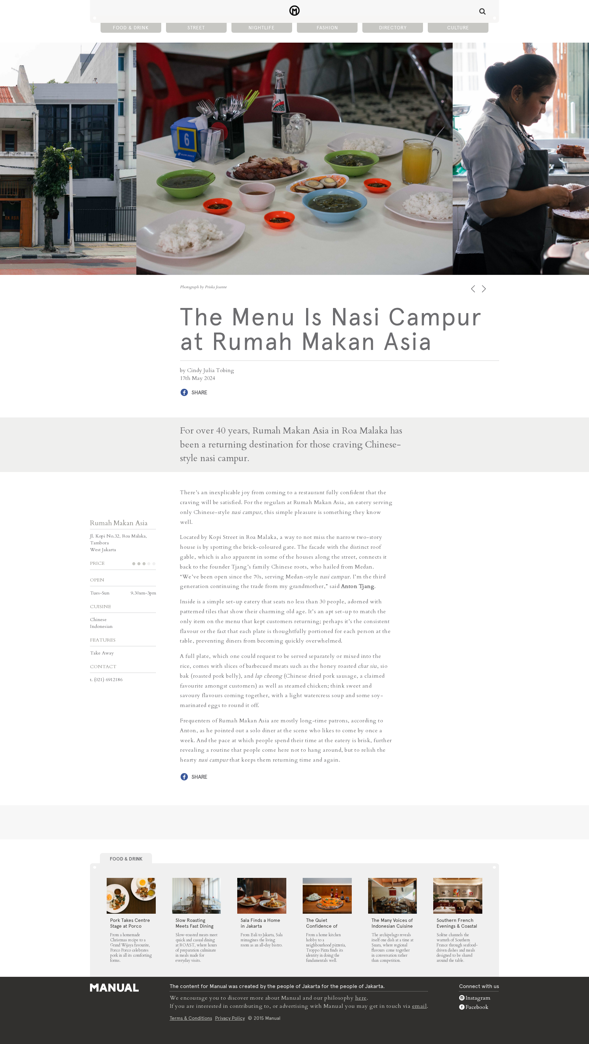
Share (199, 392)
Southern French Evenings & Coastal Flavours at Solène (457, 926)
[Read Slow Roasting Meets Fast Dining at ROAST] (196, 896)
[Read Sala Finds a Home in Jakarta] (261, 896)
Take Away (102, 653)
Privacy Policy (230, 1018)
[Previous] (473, 288)
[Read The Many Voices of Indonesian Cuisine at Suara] (392, 896)
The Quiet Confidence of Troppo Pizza (321, 926)
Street (196, 28)
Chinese (98, 619)
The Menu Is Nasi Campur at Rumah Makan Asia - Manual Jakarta (295, 10)
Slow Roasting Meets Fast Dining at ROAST (194, 926)
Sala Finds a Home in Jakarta (260, 923)
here (361, 998)
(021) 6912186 (108, 679)
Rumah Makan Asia (119, 523)
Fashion (327, 28)
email (419, 1006)
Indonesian (101, 626)
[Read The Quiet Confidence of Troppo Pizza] (327, 896)
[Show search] (482, 11)
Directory (393, 28)
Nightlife (261, 28)
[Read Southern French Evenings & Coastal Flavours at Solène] (457, 896)
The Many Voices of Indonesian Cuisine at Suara (392, 926)
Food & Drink (131, 28)
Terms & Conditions (191, 1018)
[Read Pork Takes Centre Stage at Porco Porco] (131, 896)
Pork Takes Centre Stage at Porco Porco (130, 926)
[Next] (484, 288)
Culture (458, 28)
